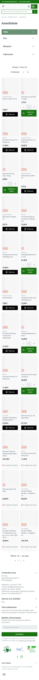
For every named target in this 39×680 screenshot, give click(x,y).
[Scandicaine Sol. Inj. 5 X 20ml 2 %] (28, 127)
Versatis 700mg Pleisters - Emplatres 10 (28, 493)
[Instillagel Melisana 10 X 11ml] (28, 242)
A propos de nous (8, 610)
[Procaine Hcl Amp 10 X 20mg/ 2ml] (10, 364)
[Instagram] (21, 656)
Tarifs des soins (31, 613)
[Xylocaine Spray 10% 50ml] (10, 478)
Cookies (4, 669)
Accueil (4, 17)
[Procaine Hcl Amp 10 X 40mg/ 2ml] (10, 127)
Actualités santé (28, 610)
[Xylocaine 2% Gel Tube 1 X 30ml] (28, 86)
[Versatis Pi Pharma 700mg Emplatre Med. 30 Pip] (10, 441)
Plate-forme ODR (12, 669)
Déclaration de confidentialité (23, 667)
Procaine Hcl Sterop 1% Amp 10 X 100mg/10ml (9, 336)
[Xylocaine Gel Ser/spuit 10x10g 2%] (28, 364)
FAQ (3, 602)
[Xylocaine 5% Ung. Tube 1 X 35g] (10, 163)
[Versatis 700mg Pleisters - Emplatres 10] (28, 478)
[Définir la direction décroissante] (28, 72)
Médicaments (12, 17)
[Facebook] (17, 656)
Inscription (19, 634)
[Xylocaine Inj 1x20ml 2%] (28, 163)
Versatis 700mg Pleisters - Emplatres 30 (28, 533)
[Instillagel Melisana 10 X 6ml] (28, 321)
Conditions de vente (8, 667)
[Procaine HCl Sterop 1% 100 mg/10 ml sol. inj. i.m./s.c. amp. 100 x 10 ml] (10, 518)
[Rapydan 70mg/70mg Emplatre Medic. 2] (10, 405)
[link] (15, 561)
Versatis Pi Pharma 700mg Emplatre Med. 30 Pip (9, 454)
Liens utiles (18, 610)
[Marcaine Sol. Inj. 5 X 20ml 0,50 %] (28, 405)
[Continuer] (23, 561)
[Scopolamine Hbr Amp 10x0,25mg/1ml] (28, 285)
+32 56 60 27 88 (15, 585)
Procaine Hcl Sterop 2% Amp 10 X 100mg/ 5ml (28, 219)
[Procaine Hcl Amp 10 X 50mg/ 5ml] (28, 441)
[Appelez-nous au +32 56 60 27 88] (29, 7)
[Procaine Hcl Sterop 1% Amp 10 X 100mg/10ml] (10, 321)
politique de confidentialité (27, 640)
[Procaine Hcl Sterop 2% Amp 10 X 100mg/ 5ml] (28, 204)
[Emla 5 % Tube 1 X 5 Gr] (10, 86)
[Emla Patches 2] (10, 285)
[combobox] (17, 12)
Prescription (21, 613)
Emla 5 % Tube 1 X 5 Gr (9, 99)
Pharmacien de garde (9, 613)
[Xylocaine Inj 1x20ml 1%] (10, 204)
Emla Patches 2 (7, 298)
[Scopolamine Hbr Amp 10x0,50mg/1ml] (10, 242)
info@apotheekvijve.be (16, 587)
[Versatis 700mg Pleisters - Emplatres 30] (28, 518)
